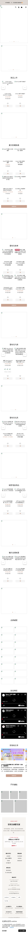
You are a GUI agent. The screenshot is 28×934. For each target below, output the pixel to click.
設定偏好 (4, 930)
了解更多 (11, 927)
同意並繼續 (22, 930)
